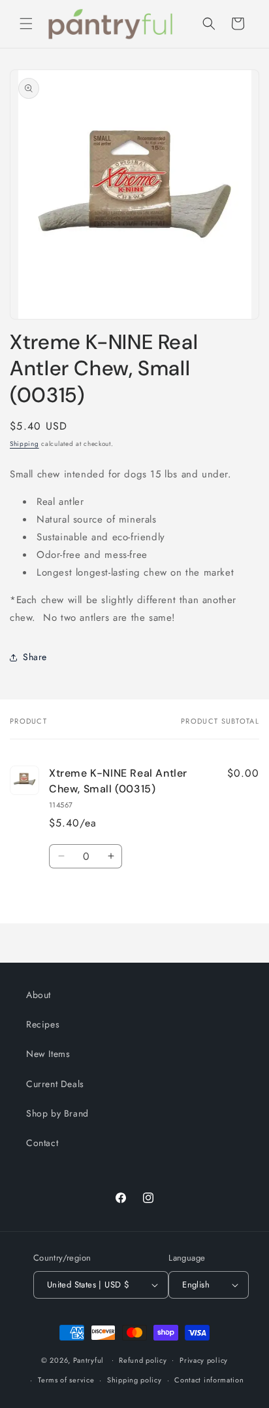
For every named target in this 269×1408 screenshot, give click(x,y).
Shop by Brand (57, 1113)
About (38, 994)
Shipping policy (134, 1380)
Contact (42, 1142)
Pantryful (88, 1359)
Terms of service (66, 1380)
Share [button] (35, 656)
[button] (26, 23)
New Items (48, 1053)
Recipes (42, 1024)
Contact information (209, 1380)
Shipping (24, 444)
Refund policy (142, 1360)
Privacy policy (204, 1360)
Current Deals (55, 1083)
